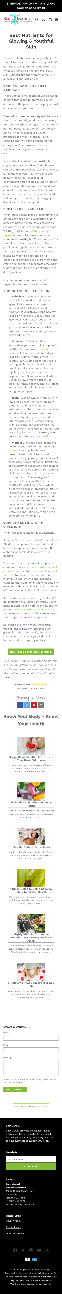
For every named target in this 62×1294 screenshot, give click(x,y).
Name (6, 1032)
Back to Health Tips (33, 1106)
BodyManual (25, 1269)
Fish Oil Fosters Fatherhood (31, 847)
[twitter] (26, 705)
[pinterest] (34, 705)
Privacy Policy (13, 1220)
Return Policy (13, 1227)
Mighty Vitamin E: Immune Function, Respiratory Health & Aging (31, 937)
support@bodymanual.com (20, 1204)
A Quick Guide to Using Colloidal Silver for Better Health (31, 890)
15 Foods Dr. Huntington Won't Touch (31, 804)
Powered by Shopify (41, 1269)
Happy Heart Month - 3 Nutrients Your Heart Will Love (31, 758)
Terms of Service (15, 1233)
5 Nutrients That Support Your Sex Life (31, 984)
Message (7, 1057)
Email (6, 1045)
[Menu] (56, 19)
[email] (41, 705)
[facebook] (20, 705)
